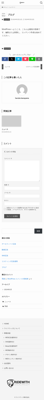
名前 (6, 185)
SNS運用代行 (9, 342)
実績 (3, 279)
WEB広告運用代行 (11, 337)
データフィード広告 (9, 244)
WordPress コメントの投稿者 (17, 279)
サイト (6, 200)
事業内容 (7, 333)
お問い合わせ (9, 368)
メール (7, 192)
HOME (6, 324)
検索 (38, 231)
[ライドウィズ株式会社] (22, 2)
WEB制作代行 (10, 350)
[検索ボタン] (41, 2)
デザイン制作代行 (11, 354)
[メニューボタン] (2, 2)
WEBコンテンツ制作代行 (13, 359)
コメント (8, 158)
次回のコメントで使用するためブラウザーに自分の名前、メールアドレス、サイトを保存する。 (23, 208)
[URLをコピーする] (39, 59)
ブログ (4, 267)
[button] (5, 59)
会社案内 (7, 363)
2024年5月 (8, 289)
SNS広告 (5, 255)
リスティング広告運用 (10, 261)
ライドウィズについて (12, 328)
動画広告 (5, 250)
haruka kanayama (22, 98)
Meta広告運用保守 (11, 346)
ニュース (6, 19)
